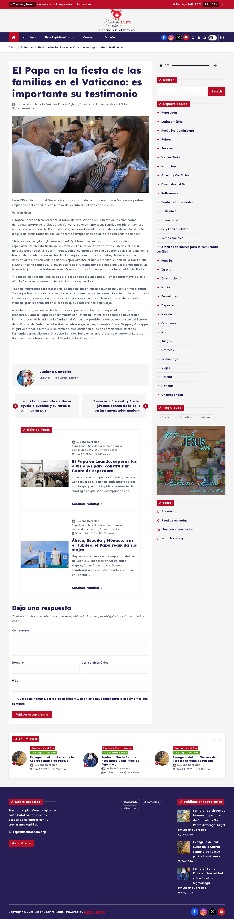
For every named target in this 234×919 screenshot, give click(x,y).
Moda (165, 332)
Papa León (78, 446)
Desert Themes (94, 912)
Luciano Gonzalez (27, 104)
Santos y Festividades (177, 202)
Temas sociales (172, 238)
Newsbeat (168, 314)
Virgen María (170, 157)
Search (168, 80)
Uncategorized (172, 394)
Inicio (12, 47)
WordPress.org (172, 538)
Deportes (168, 305)
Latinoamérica (172, 121)
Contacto (89, 37)
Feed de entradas (174, 520)
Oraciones (168, 211)
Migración (168, 166)
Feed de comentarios (177, 529)
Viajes (165, 368)
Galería (109, 37)
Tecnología (169, 296)
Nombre (19, 662)
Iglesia (73, 104)
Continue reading (86, 504)
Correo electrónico (96, 662)
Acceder (167, 511)
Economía (168, 323)
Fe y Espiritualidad (58, 37)
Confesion (188, 417)
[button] (214, 739)
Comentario (21, 630)
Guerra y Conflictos (175, 175)
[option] (45, 758)
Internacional (88, 104)
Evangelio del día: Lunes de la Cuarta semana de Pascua (206, 846)
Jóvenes (167, 148)
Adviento (167, 417)
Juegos (166, 341)
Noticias (28, 37)
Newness (167, 350)
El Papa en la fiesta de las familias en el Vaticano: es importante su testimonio (71, 47)
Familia (63, 104)
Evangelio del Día (174, 184)
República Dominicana (177, 130)
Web (15, 680)
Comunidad (169, 220)
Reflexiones (49, 104)
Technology (169, 359)
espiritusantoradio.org (29, 832)
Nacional (167, 287)
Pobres (166, 139)
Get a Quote (21, 843)
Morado (208, 417)
